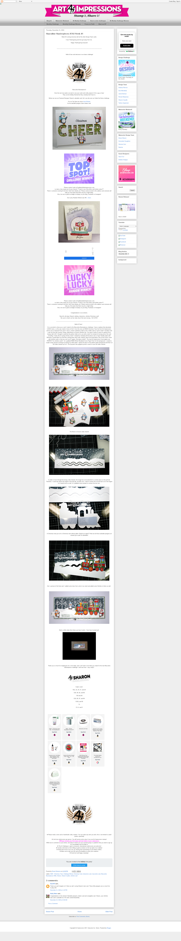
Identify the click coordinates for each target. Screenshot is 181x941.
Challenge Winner (68, 874)
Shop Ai (49, 21)
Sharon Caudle (66, 876)
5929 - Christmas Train (56, 874)
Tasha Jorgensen (123, 103)
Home (80, 911)
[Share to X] (76, 871)
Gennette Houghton (124, 141)
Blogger (109, 928)
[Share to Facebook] (78, 871)
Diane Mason (122, 138)
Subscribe (126, 45)
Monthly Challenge (53, 24)
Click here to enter (79, 865)
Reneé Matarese (123, 97)
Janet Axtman (122, 93)
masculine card (96, 874)
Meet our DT (102, 24)
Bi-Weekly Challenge (79, 21)
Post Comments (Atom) (83, 916)
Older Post (108, 911)
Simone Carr (122, 144)
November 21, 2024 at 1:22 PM (58, 890)
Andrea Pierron (123, 87)
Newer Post (50, 911)
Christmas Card (78, 874)
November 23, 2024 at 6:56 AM (58, 900)
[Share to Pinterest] (80, 871)
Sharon (59, 876)
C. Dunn (88, 197)
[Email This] (73, 871)
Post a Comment (53, 903)
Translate (125, 230)
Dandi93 (52, 883)
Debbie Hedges (123, 159)
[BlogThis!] (75, 871)
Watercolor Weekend (62, 21)
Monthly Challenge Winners (72, 24)
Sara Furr (121, 156)
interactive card (87, 874)
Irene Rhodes (86, 101)
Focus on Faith (89, 24)
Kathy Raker (53, 893)
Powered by (122, 51)
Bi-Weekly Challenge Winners (119, 21)
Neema (120, 147)
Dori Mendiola (122, 90)
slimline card (74, 876)
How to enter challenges (98, 21)
